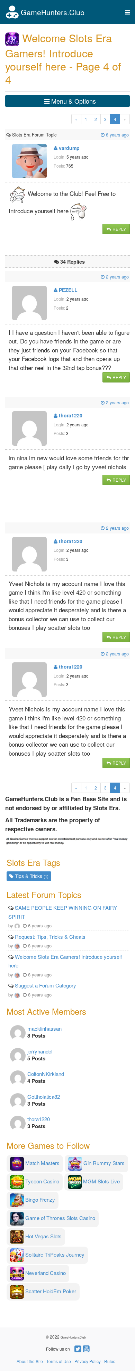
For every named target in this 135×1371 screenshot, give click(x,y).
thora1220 (69, 415)
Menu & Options (73, 100)
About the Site (30, 1361)
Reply (118, 229)
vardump (68, 147)
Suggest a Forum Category (45, 985)
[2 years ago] (7, 276)
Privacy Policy (87, 1361)
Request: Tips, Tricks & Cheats (50, 936)
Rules (109, 1361)
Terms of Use (58, 1361)
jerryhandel (39, 1051)
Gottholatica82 (43, 1096)
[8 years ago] (57, 134)
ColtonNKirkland (45, 1073)
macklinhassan (44, 1028)
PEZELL (67, 289)
